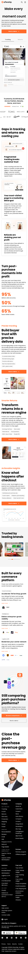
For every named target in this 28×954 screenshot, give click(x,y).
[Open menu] (25, 2)
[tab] (8, 559)
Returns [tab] (20, 39)
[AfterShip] (7, 2)
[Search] (22, 2)
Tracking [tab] (8, 39)
